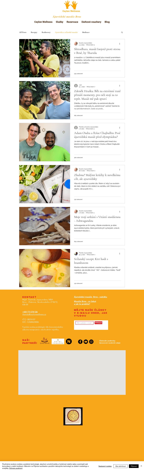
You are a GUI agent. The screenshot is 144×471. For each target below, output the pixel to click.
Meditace (85, 32)
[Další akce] (120, 43)
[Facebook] (80, 342)
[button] (59, 22)
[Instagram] (91, 342)
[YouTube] (86, 342)
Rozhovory (46, 32)
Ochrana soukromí (15, 468)
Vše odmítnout (120, 466)
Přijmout (134, 466)
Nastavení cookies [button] (105, 466)
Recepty (34, 32)
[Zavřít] (141, 466)
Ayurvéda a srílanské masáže (66, 32)
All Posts (22, 32)
